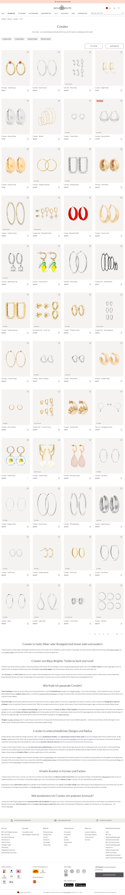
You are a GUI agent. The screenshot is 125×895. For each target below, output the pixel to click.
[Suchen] (123, 13)
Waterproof (46, 13)
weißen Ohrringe (63, 714)
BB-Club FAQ (5, 834)
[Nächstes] (121, 634)
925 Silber (22, 13)
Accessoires (33, 13)
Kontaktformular (27, 832)
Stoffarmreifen (36, 787)
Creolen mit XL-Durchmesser (48, 694)
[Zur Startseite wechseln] (62, 7)
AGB (107, 832)
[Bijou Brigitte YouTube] (66, 875)
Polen (66, 845)
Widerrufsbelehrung (112, 850)
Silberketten (106, 777)
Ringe (119, 760)
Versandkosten (67, 892)
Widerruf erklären (111, 852)
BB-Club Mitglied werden (9, 832)
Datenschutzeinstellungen (114, 858)
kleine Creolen (114, 650)
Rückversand (5, 840)
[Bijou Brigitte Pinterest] (84, 871)
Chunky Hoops (49, 757)
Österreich (67, 832)
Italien (66, 837)
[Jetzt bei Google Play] (80, 885)
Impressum (109, 847)
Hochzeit (64, 13)
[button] (114, 8)
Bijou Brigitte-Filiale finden (30, 834)
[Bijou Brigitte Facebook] (78, 871)
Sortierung (114, 46)
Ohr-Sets (10, 806)
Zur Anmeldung (109, 875)
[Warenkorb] (123, 8)
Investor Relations (90, 832)
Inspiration (82, 13)
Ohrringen (17, 762)
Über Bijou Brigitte (91, 834)
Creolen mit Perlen (14, 720)
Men (73, 13)
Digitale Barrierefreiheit (113, 855)
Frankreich (67, 834)
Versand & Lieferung (7, 837)
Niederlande (68, 842)
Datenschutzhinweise (112, 840)
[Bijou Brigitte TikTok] (66, 871)
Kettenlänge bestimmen (9, 852)
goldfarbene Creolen (49, 760)
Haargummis (47, 834)
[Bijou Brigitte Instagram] (72, 871)
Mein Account (5, 842)
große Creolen (9, 652)
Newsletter (5, 847)
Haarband (46, 840)
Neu (2, 13)
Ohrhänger (46, 842)
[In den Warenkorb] (28, 90)
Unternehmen (89, 837)
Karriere (87, 840)
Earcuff (45, 837)
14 (117, 634)
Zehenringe (46, 845)
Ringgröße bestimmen (8, 850)
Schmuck (11, 13)
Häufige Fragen (6, 845)
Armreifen (73, 739)
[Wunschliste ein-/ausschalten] (28, 52)
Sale (56, 13)
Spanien (66, 840)
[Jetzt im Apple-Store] (69, 885)
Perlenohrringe (48, 832)
